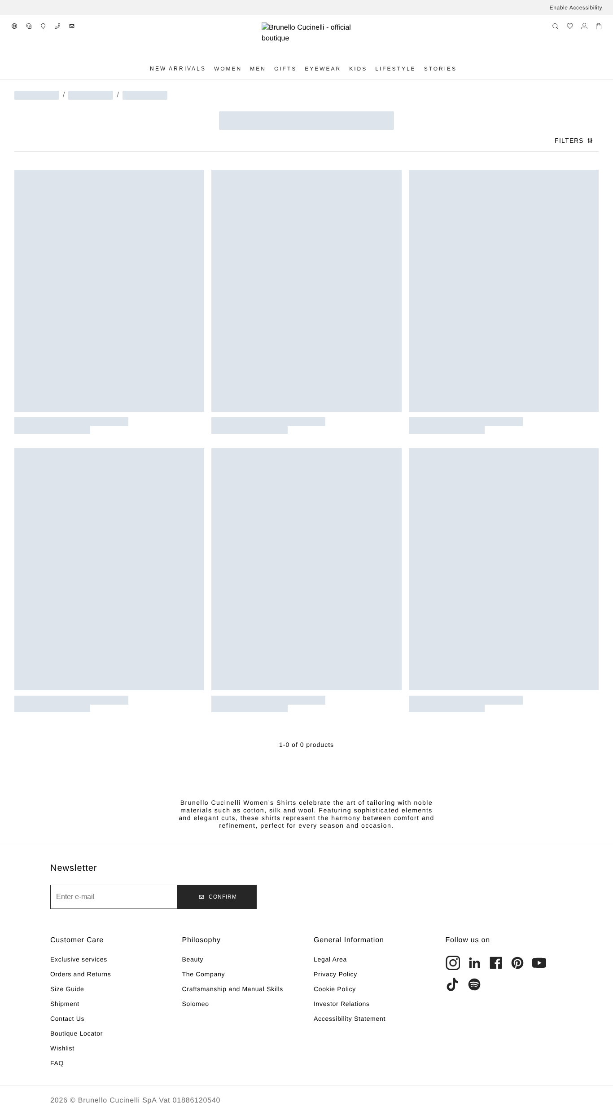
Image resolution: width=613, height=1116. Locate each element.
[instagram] (453, 963)
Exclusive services (78, 959)
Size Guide (67, 988)
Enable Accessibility (576, 7)
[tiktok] (453, 984)
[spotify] (474, 984)
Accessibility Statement (349, 1018)
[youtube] (539, 963)
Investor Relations (342, 1003)
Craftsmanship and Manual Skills (233, 988)
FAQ (57, 1063)
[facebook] (496, 963)
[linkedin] (474, 963)
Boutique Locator (76, 1033)
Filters (569, 140)
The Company (203, 974)
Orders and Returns (80, 974)
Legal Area (330, 959)
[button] (14, 26)
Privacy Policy (335, 974)
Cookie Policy (335, 988)
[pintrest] (517, 963)
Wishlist (62, 1048)
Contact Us (67, 1018)
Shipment (64, 1003)
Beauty (193, 959)
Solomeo (195, 1003)
